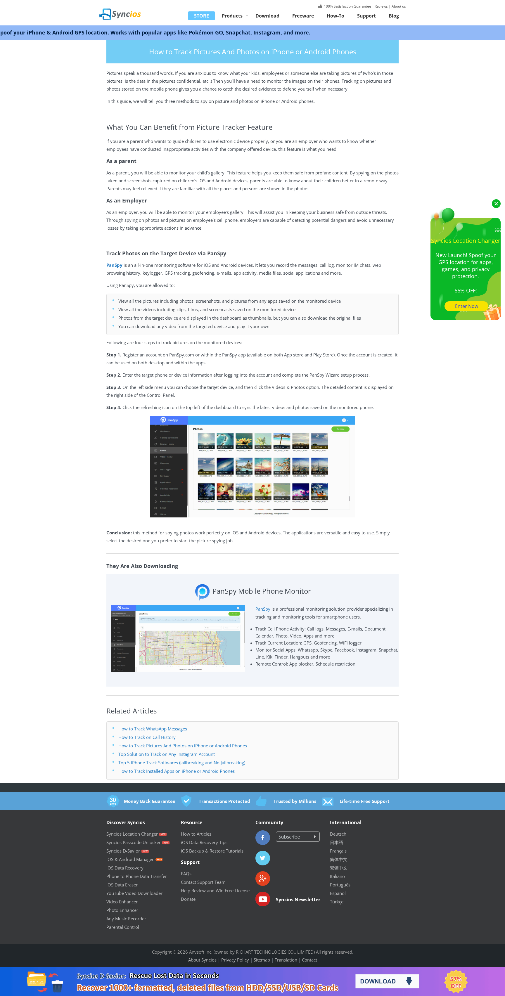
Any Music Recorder (126, 918)
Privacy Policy (235, 960)
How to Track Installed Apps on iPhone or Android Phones (176, 771)
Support (366, 16)
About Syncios (202, 960)
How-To (335, 16)
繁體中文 (338, 868)
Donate (188, 899)
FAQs (186, 874)
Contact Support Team (203, 882)
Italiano (337, 876)
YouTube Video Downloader (134, 893)
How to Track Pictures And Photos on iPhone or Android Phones (182, 746)
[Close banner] (476, 971)
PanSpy (262, 609)
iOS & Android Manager (130, 859)
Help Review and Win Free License (215, 890)
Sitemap (262, 960)
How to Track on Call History (147, 737)
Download (267, 16)
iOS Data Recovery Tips (204, 842)
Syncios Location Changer (132, 834)
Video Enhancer (122, 902)
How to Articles (196, 834)
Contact (309, 960)
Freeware (303, 16)
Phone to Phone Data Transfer (136, 876)
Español (338, 893)
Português (340, 885)
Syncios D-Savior (123, 851)
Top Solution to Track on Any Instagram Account (166, 754)
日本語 (336, 842)
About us (399, 6)
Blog (394, 16)
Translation (286, 960)
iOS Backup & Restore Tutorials (212, 851)
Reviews (381, 6)
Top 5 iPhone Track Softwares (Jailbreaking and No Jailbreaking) (181, 762)
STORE (201, 16)
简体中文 (338, 859)
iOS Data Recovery (124, 868)
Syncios (127, 10)
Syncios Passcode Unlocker (133, 842)
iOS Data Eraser (122, 885)
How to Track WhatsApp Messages (152, 729)
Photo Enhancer (122, 910)
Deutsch (338, 834)
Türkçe (336, 902)
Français (338, 851)
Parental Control (122, 927)
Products (232, 16)
